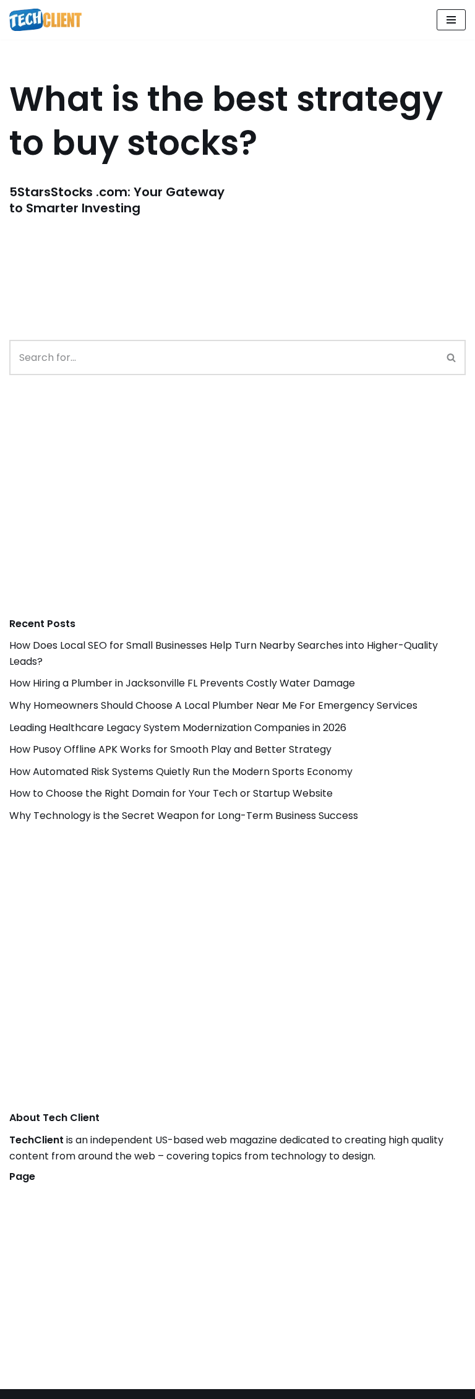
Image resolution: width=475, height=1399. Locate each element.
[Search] (452, 357)
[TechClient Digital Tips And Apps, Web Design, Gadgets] (45, 20)
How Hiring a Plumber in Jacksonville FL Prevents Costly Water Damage (182, 683)
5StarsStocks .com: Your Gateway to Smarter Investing (117, 200)
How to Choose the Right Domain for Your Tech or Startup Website (171, 793)
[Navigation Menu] (451, 19)
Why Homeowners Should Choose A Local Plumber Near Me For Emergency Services (213, 705)
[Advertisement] (102, 508)
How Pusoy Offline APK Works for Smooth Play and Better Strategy (170, 749)
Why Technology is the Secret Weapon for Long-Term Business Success (183, 815)
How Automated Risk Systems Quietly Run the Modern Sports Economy (181, 771)
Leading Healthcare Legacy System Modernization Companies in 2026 (177, 728)
